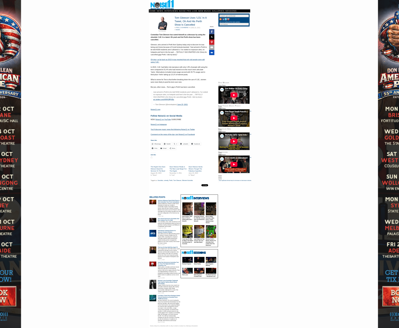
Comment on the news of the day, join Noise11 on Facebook (173, 134)
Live (194, 11)
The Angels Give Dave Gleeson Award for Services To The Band (158, 169)
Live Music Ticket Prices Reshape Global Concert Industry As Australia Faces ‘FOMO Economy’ (169, 297)
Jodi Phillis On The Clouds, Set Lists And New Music (199, 240)
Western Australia (187, 180)
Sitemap (188, 326)
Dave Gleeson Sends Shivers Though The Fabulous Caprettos (196, 169)
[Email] (211, 47)
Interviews (171, 11)
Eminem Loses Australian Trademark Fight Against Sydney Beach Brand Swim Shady (168, 282)
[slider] (235, 180)
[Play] (218, 174)
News (160, 11)
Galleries (218, 11)
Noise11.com (155, 109)
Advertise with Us (165, 326)
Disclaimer (195, 326)
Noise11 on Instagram (159, 124)
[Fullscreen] (218, 182)
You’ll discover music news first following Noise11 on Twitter (173, 129)
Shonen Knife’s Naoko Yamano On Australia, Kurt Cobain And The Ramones (211, 242)
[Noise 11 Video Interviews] (196, 198)
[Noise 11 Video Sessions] (196, 252)
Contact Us (182, 326)
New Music (204, 11)
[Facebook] (211, 31)
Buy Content (174, 326)
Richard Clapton (186, 263)
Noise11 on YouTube (163, 119)
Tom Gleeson (177, 180)
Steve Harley (197, 263)
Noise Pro (185, 11)
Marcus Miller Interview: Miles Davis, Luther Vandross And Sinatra (210, 219)
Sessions (231, 11)
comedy (166, 180)
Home (152, 11)
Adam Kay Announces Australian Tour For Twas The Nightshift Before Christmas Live (168, 264)
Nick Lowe (185, 274)
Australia (160, 180)
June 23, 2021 (182, 104)
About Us (156, 326)
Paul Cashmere (182, 27)
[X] (211, 37)
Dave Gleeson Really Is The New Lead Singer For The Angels (178, 169)
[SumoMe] (211, 52)
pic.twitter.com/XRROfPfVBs (163, 99)
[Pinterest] (211, 42)
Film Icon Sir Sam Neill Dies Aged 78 (168, 247)
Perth (170, 180)
